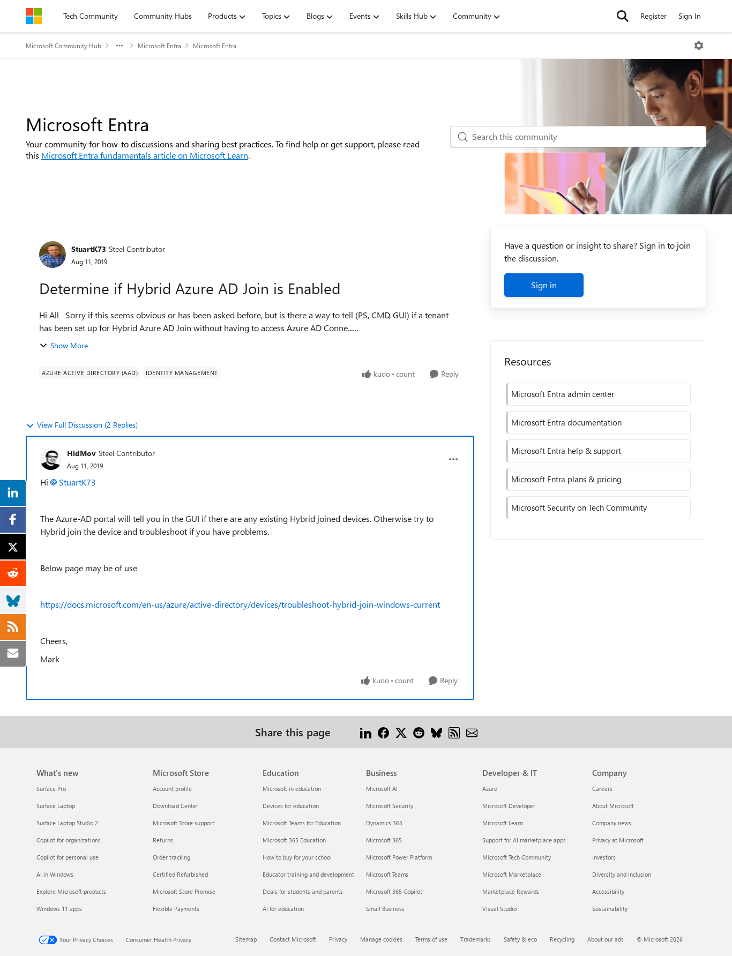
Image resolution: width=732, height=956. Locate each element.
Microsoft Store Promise (184, 891)
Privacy (338, 939)
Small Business (385, 909)
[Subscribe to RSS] (454, 731)
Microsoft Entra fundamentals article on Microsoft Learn (144, 155)
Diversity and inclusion (621, 874)
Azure (489, 789)
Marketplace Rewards (510, 891)
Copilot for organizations (68, 840)
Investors (604, 857)
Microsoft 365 (384, 840)
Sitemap (246, 939)
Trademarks (475, 939)
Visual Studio (499, 909)
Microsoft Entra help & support (566, 450)
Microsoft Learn (502, 823)
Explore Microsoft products (71, 891)
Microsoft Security (389, 806)
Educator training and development (308, 874)
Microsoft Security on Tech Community (579, 507)
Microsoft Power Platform (399, 857)
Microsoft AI (382, 789)
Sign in (544, 284)
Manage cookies (381, 939)
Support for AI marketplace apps (524, 840)
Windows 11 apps (59, 909)
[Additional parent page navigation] (119, 45)
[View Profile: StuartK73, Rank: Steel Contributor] (52, 254)
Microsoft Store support (183, 823)
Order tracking (171, 857)
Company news (611, 823)
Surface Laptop (55, 806)
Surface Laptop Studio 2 (67, 823)
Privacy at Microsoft (618, 840)
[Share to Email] (471, 731)
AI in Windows (54, 874)
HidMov (81, 453)
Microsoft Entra (159, 45)
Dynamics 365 (384, 823)
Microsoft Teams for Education (302, 823)
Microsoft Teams (387, 874)
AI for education (283, 909)
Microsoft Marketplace (511, 874)
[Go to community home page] (34, 16)
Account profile (172, 789)
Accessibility (608, 891)
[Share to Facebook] (383, 731)
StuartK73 (88, 249)
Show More (69, 345)
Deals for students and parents (303, 891)
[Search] (622, 16)
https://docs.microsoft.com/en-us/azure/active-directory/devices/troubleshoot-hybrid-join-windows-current (240, 604)
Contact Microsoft (293, 939)
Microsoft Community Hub (63, 45)
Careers (602, 789)
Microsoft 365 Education (294, 840)
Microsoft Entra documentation (566, 422)
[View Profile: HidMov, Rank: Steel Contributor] (51, 459)
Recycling (562, 939)
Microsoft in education (292, 789)
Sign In (689, 16)
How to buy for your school (297, 857)
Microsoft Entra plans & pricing (566, 479)
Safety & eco (520, 939)
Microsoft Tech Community (516, 857)
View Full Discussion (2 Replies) (87, 425)
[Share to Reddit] (418, 731)
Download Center (175, 806)
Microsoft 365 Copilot (394, 891)
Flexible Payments (176, 909)
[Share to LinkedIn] (365, 731)
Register (653, 16)
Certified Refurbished (180, 874)
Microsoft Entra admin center (562, 394)
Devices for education (291, 806)
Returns (163, 840)
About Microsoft (613, 806)
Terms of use (431, 939)
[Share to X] (401, 731)
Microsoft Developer (508, 806)
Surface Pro (51, 789)
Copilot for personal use (67, 857)
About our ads (605, 939)
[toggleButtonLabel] (698, 45)
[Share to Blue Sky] (436, 731)
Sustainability (610, 909)
